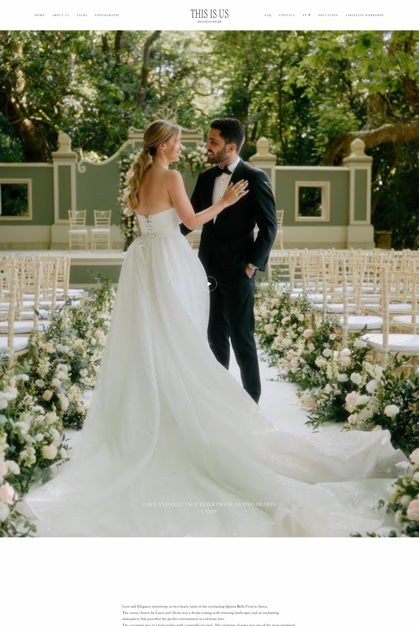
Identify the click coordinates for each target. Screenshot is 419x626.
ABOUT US (60, 15)
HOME (40, 15)
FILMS (82, 15)
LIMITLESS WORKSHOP (365, 15)
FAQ (268, 15)
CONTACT (287, 15)
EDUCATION (328, 15)
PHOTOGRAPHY (107, 15)
